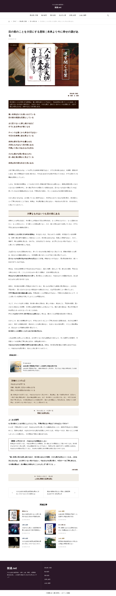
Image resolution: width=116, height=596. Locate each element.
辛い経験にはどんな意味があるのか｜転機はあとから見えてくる (67, 529)
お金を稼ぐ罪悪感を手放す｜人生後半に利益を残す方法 (67, 515)
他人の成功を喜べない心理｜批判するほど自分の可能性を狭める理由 (31, 515)
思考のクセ (25, 511)
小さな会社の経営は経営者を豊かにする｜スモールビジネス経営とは (31, 543)
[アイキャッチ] (14, 515)
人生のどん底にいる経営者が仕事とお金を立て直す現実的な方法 (31, 529)
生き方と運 (62, 15)
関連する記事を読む (43, 413)
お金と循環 (82, 15)
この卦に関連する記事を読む (43, 478)
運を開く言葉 (34, 15)
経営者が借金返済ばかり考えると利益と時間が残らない (67, 543)
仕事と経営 (72, 15)
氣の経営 (44, 15)
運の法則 (53, 15)
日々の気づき (62, 524)
